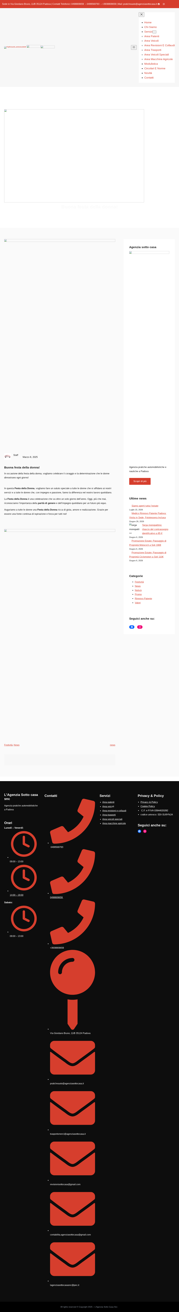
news (112, 745)
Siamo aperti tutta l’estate (145, 505)
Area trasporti (109, 815)
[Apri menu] (134, 47)
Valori (138, 602)
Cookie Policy (148, 806)
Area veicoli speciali (112, 819)
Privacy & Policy (149, 802)
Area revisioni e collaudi (114, 810)
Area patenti (108, 802)
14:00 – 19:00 (16, 895)
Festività (8, 745)
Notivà (138, 590)
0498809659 (56, 897)
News (16, 745)
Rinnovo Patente (143, 598)
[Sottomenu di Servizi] (154, 31)
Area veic (107, 806)
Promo (138, 594)
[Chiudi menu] (141, 14)
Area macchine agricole (114, 823)
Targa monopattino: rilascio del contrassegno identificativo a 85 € (155, 529)
